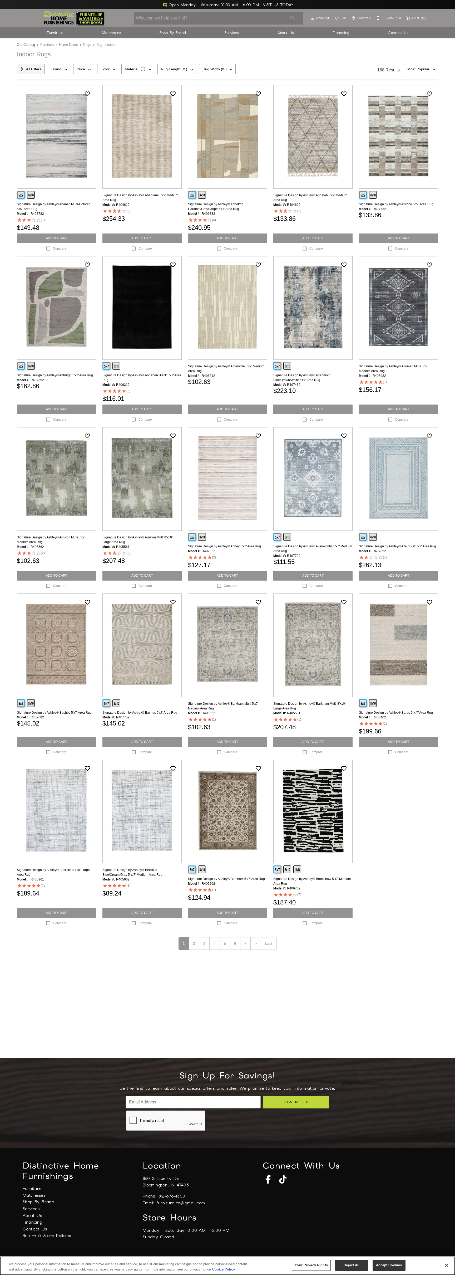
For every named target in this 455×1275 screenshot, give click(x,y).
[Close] (446, 1265)
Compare (59, 248)
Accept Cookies (389, 1265)
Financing (341, 32)
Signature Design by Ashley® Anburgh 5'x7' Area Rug (55, 375)
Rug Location (106, 45)
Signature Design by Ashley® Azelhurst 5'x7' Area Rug (397, 546)
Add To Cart (56, 238)
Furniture (55, 32)
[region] (227, 1265)
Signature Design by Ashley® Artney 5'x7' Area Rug (224, 546)
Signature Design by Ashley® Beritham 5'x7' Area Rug (226, 879)
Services (232, 32)
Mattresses (111, 32)
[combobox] (59, 69)
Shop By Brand (173, 32)
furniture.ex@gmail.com (180, 1203)
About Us (286, 32)
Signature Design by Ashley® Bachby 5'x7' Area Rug (54, 712)
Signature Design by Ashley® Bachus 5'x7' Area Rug (139, 712)
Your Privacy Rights (311, 1265)
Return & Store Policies (47, 1235)
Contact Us (398, 32)
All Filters (33, 69)
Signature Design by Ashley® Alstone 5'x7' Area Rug (396, 204)
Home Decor (68, 45)
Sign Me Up (296, 1102)
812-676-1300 (172, 1196)
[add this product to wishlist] (87, 93)
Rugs (87, 45)
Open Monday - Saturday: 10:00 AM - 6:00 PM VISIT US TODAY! (231, 4)
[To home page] (74, 18)
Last (268, 943)
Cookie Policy (223, 1269)
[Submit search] (292, 18)
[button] (312, 18)
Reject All (351, 1265)
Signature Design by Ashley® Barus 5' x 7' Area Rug (396, 712)
